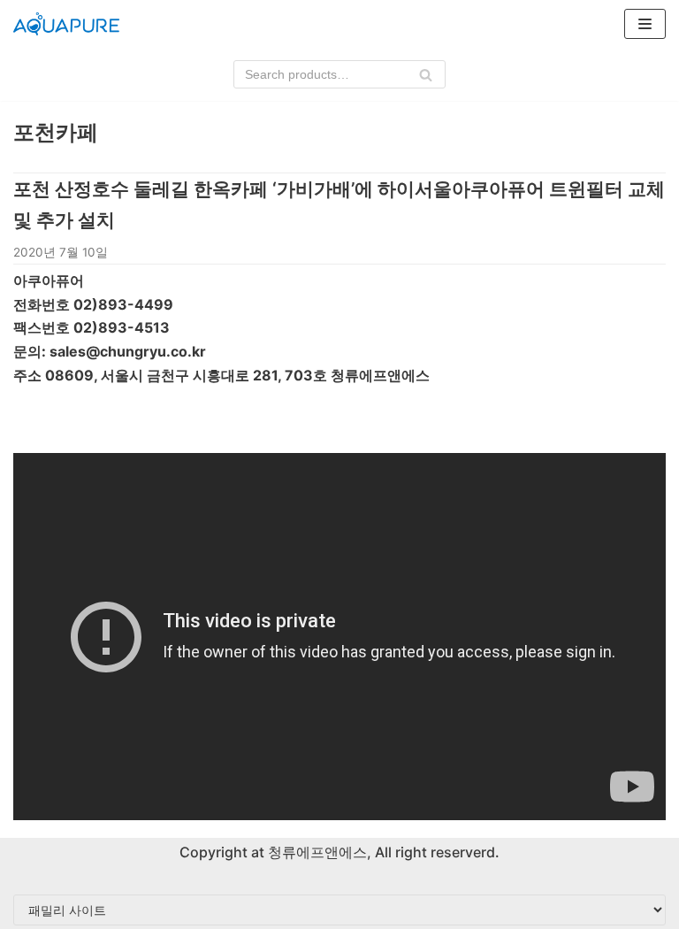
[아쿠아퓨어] (66, 23)
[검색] (426, 74)
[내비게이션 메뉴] (645, 24)
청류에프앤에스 (315, 852)
